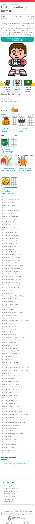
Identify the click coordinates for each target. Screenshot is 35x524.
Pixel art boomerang (8, 378)
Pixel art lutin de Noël (9, 252)
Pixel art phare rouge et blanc (11, 354)
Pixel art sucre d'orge (9, 219)
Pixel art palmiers (7, 359)
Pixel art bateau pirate (9, 439)
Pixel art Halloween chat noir (11, 282)
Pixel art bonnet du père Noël (11, 230)
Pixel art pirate (6, 436)
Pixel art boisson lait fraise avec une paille (15, 340)
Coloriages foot (9, 499)
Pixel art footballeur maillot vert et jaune (15, 414)
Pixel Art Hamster (7, 213)
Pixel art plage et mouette (10, 384)
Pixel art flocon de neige (10, 224)
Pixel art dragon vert (8, 453)
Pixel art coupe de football (10, 425)
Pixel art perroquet (8, 356)
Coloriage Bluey (9, 486)
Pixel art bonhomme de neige (11, 255)
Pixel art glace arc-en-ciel (10, 307)
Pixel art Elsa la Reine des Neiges (12, 387)
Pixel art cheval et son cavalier (12, 409)
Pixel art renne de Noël (9, 232)
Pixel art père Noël (8, 249)
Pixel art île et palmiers (9, 444)
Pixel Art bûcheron (8, 202)
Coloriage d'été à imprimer (12, 491)
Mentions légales (6, 514)
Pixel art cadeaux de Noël (10, 244)
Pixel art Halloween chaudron (11, 279)
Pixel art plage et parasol (10, 345)
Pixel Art (5, 469)
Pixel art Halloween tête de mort (12, 266)
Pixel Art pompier (7, 197)
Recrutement (28, 511)
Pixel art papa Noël (8, 221)
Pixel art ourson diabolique (10, 271)
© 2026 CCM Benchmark (26, 514)
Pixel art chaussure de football (12, 411)
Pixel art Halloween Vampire (11, 263)
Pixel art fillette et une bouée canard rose (15, 370)
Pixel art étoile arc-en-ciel (10, 304)
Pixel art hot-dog (7, 323)
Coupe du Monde (22, 464)
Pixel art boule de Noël (9, 227)
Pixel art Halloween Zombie (11, 260)
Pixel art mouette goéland (10, 365)
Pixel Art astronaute (8, 205)
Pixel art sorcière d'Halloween (11, 268)
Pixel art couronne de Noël (10, 235)
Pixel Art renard (7, 208)
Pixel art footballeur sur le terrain (12, 434)
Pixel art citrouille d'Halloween (11, 277)
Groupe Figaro (15, 514)
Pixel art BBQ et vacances (10, 381)
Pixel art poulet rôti (8, 310)
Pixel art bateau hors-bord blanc (12, 362)
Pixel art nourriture (8, 318)
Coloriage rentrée (9, 501)
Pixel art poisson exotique (10, 442)
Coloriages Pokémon (11, 488)
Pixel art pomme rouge (9, 315)
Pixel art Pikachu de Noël (10, 216)
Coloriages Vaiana (10, 496)
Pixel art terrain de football (10, 420)
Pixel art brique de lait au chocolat (13, 337)
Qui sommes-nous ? (8, 511)
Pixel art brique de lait (9, 334)
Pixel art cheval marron (9, 400)
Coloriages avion (9, 494)
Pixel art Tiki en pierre (9, 343)
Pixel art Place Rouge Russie (11, 389)
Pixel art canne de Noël (9, 241)
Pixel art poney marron (9, 395)
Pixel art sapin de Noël (9, 246)
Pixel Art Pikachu (7, 290)
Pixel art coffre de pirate (10, 392)
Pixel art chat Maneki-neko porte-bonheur (15, 321)
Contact (17, 511)
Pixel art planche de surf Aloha (12, 351)
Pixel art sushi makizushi (10, 301)
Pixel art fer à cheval (8, 398)
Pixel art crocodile (8, 447)
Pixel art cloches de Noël (10, 238)
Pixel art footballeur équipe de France (14, 423)
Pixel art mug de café (9, 329)
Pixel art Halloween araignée (11, 285)
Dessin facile (7, 464)
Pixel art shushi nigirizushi (10, 299)
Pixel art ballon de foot (9, 428)
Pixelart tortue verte (8, 450)
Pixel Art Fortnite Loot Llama (11, 287)
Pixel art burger (7, 332)
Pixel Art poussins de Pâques (11, 210)
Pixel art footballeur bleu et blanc (12, 431)
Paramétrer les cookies (21, 513)
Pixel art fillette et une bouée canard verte (15, 367)
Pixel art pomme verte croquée (12, 312)
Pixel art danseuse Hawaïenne (11, 376)
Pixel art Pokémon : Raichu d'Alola (13, 296)
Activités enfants (15, 4)
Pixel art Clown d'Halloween (11, 274)
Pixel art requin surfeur (9, 348)
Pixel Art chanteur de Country (11, 199)
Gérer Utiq (30, 513)
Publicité (22, 511)
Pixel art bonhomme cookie (11, 257)
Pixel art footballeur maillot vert (12, 417)
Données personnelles (8, 513)
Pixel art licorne (7, 293)
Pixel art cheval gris (8, 403)
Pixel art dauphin (7, 373)
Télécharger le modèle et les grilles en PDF (17, 39)
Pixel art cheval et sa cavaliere (12, 406)
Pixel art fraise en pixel (9, 326)
